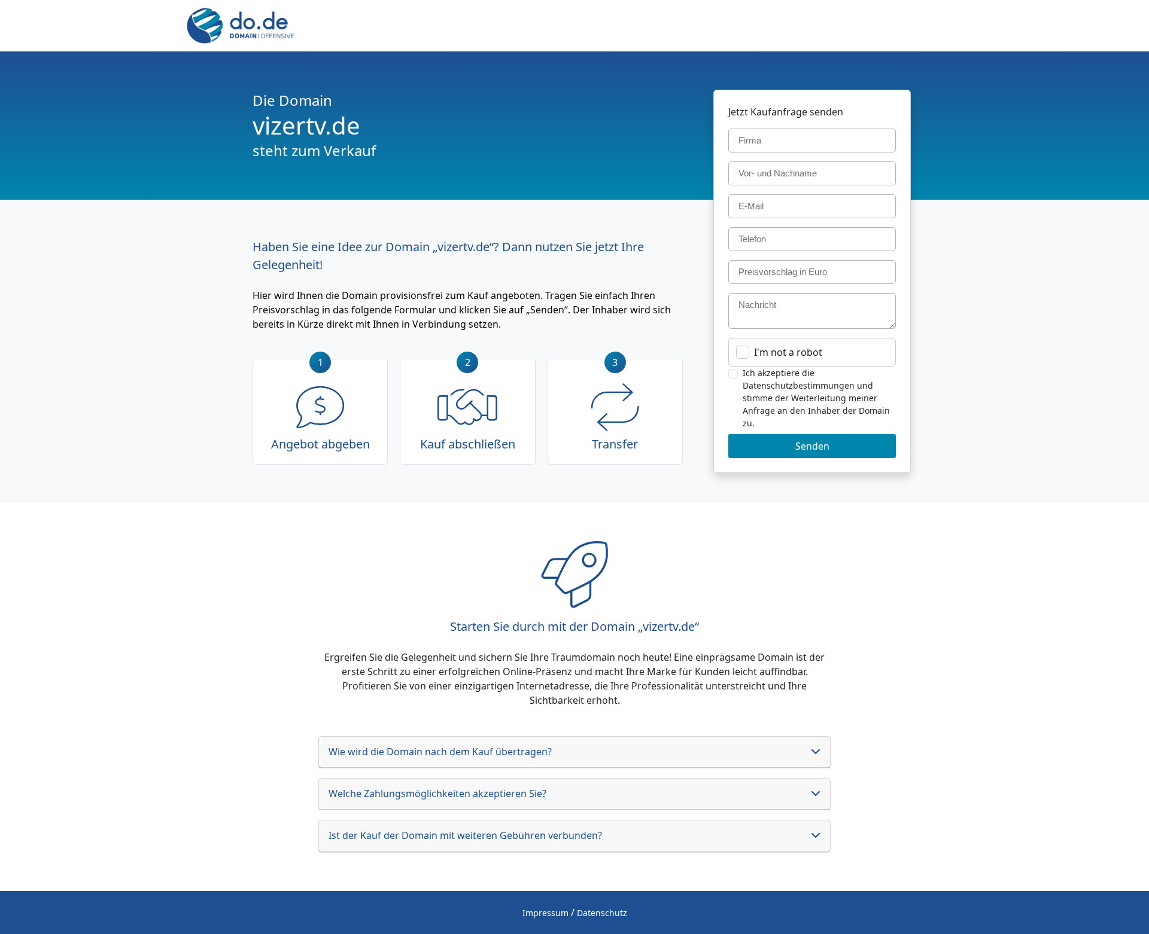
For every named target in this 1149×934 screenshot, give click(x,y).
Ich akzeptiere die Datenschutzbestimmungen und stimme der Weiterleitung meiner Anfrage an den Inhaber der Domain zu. (816, 398)
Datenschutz (602, 912)
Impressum (545, 912)
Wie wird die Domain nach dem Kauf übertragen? (440, 751)
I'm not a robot (788, 352)
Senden (812, 446)
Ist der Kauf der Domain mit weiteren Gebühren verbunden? (465, 835)
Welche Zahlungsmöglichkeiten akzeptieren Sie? (437, 793)
